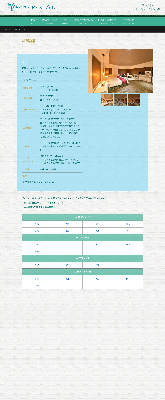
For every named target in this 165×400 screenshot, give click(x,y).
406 (97, 230)
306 (37, 230)
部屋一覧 (17, 29)
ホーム (7, 29)
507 (37, 285)
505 (67, 264)
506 (97, 264)
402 (128, 244)
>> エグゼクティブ (82, 271)
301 (67, 278)
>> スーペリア (82, 237)
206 (67, 223)
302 (67, 244)
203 (37, 244)
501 (128, 278)
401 (97, 278)
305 (128, 223)
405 (67, 230)
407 (128, 230)
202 (37, 264)
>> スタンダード (82, 217)
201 (37, 278)
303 (97, 244)
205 (37, 223)
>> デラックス (82, 258)
